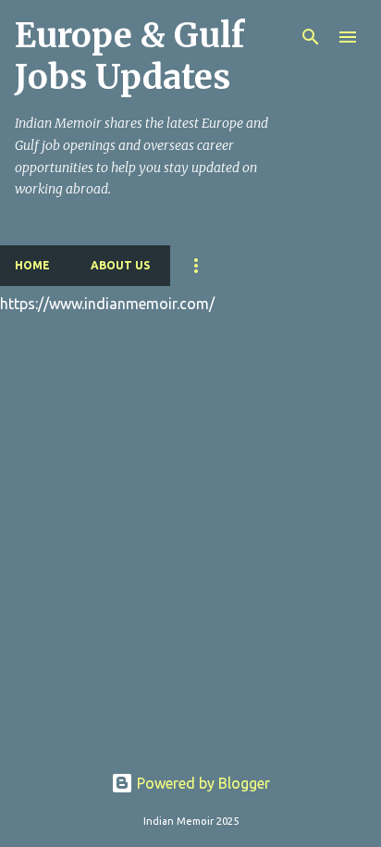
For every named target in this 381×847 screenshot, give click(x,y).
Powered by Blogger (201, 783)
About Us (120, 265)
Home (32, 265)
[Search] (311, 37)
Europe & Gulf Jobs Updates (129, 56)
